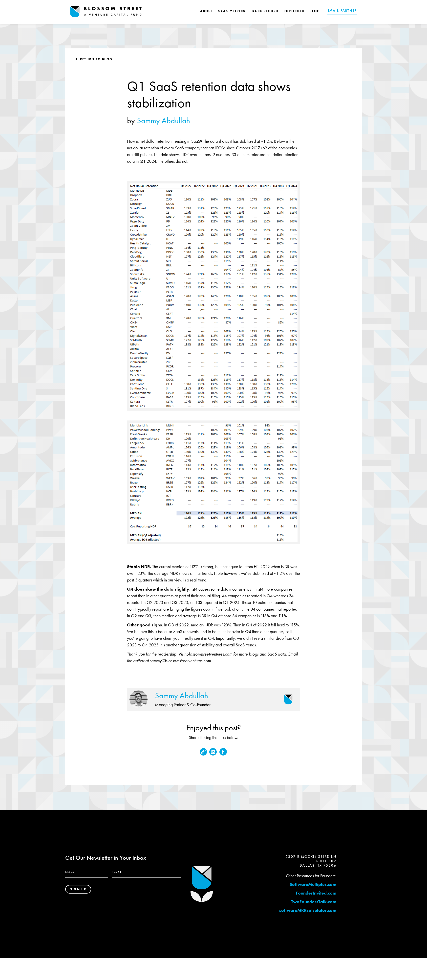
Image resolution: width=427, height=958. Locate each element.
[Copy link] (203, 752)
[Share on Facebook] (223, 752)
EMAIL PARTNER (342, 10)
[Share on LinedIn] (213, 752)
